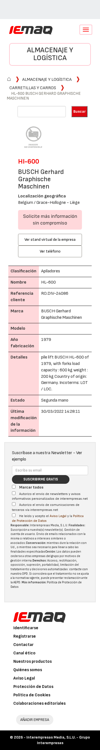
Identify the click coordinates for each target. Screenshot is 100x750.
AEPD (16, 582)
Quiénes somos (27, 670)
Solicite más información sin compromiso (50, 219)
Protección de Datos (33, 686)
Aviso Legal (58, 516)
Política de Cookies (31, 695)
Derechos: (39, 560)
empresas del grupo (45, 556)
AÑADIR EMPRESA (34, 719)
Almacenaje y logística (50, 54)
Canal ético (24, 653)
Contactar (23, 644)
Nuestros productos (32, 661)
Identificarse (25, 628)
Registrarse (24, 636)
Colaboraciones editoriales (39, 703)
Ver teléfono (50, 251)
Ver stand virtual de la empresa (50, 239)
